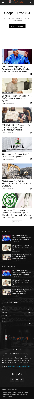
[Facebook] (12, 380)
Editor (3, 74)
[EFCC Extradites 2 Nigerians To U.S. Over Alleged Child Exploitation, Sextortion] (17, 115)
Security (4, 122)
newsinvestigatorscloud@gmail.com (19, 366)
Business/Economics (7, 92)
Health (4, 207)
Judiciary (4, 178)
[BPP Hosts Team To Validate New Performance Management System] (17, 85)
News (3, 63)
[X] (22, 380)
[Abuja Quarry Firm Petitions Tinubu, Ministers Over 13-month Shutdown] (17, 171)
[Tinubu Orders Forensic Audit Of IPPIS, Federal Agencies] (17, 144)
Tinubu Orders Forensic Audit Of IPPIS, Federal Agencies (16, 155)
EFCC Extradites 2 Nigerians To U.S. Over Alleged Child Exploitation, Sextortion (16, 127)
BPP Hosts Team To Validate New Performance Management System (17, 98)
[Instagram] (17, 380)
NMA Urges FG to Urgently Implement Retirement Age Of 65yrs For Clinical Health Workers (16, 212)
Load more (16, 222)
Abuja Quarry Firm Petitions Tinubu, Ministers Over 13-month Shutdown (16, 183)
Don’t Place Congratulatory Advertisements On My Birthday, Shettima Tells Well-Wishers (16, 69)
